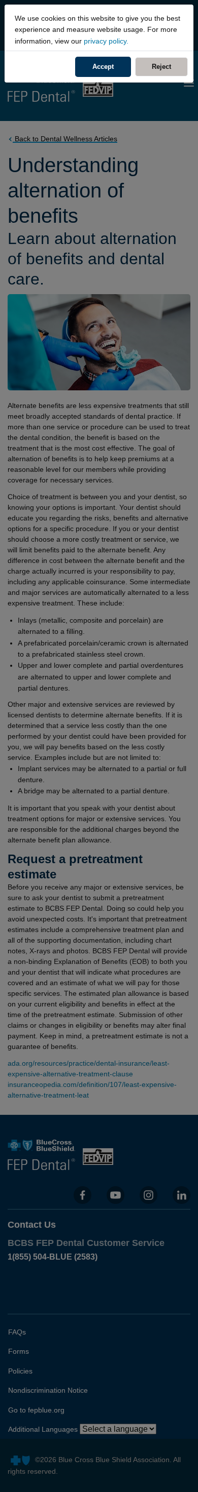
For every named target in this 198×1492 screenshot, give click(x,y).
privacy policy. (106, 41)
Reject (170, 66)
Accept (103, 66)
